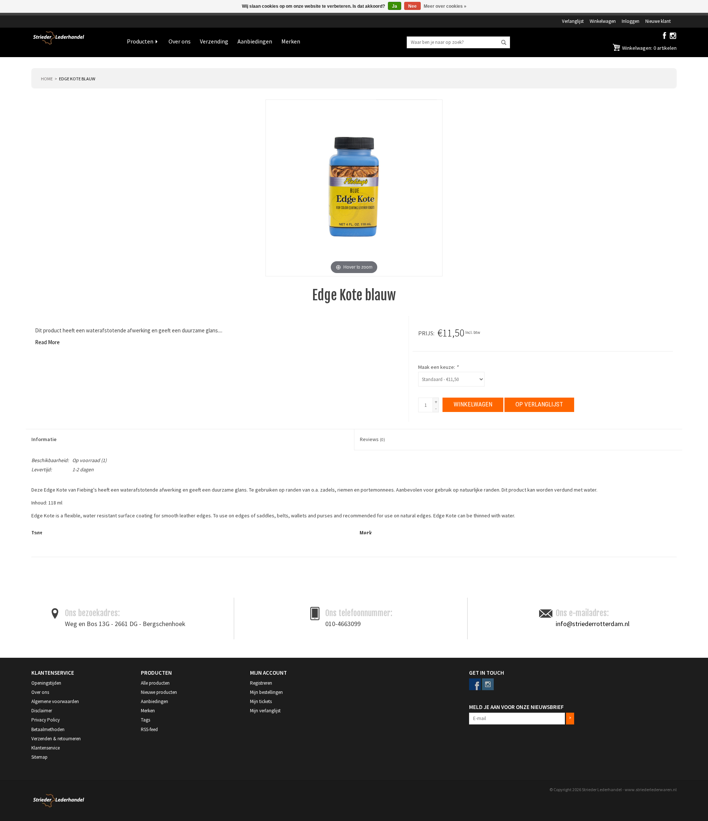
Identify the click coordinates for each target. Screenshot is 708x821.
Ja (394, 6)
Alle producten (155, 683)
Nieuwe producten (159, 692)
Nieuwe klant (658, 21)
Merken (290, 41)
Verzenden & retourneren (56, 739)
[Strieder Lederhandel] (73, 42)
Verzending (214, 41)
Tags (145, 720)
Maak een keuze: (438, 367)
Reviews (372, 439)
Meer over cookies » (445, 6)
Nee (412, 6)
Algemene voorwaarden (55, 701)
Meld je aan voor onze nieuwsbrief (516, 706)
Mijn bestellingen (266, 692)
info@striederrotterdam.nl (592, 623)
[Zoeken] (503, 42)
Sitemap (39, 757)
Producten (140, 41)
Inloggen (630, 21)
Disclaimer (41, 711)
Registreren (261, 683)
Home (47, 78)
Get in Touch (486, 672)
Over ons (180, 41)
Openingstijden (46, 683)
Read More (47, 342)
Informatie (43, 439)
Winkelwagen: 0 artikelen (649, 48)
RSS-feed (149, 729)
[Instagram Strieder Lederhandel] (673, 37)
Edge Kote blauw (77, 78)
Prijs (425, 333)
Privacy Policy (45, 720)
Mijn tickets (261, 701)
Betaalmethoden (48, 729)
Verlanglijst (573, 21)
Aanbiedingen (254, 41)
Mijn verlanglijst (265, 711)
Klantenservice (45, 748)
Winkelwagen (603, 21)
